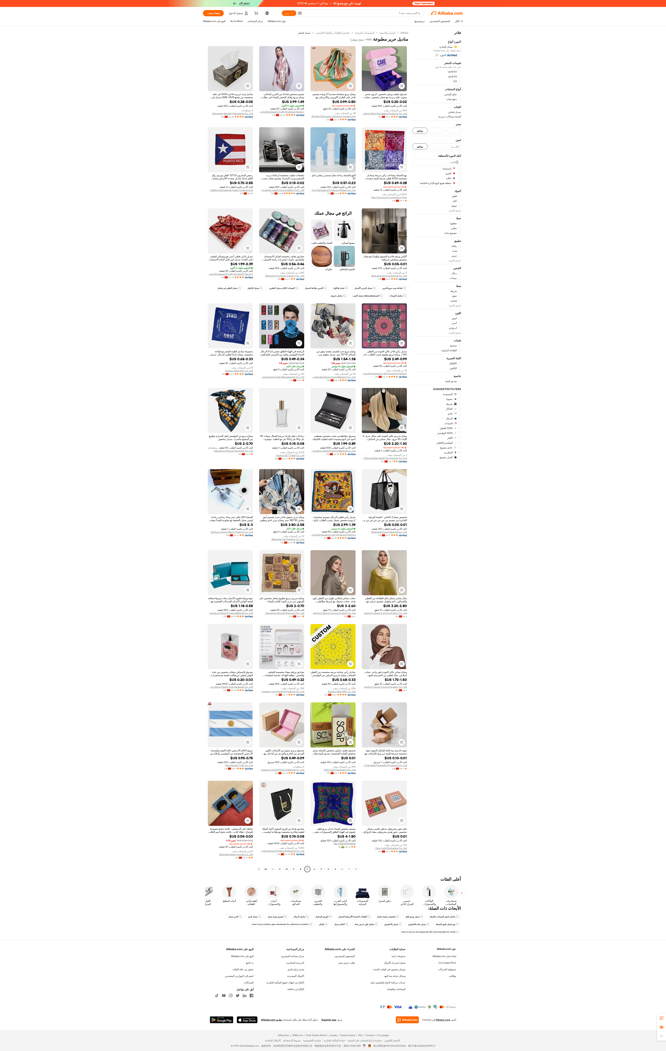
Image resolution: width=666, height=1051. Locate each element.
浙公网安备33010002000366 (389, 1045)
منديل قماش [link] (304, 32)
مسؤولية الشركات (447, 969)
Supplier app (328, 1019)
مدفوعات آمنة (398, 956)
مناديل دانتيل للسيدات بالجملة (442, 916)
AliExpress (283, 1035)
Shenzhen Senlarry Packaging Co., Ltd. (232, 113)
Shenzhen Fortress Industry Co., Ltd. (284, 275)
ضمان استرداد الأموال (394, 962)
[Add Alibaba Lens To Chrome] (407, 1019)
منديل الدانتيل (253, 288)
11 (279, 869)
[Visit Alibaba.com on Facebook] (251, 995)
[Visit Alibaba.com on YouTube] (224, 995)
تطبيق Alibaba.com (271, 1019)
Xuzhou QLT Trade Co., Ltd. (290, 455)
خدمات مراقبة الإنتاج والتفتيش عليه (387, 982)
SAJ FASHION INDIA (345, 843)
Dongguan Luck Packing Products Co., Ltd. (281, 691)
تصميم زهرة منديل (275, 916)
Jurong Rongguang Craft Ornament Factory (281, 111)
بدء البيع (250, 962)
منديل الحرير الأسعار (363, 288)
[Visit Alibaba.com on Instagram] (231, 995)
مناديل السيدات (396, 296)
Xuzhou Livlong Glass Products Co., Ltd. (231, 532)
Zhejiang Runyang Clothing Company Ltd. (333, 116)
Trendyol (370, 1035)
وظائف (452, 976)
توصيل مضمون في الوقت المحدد (389, 969)
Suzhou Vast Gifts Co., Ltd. (239, 370)
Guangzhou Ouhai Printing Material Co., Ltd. (333, 450)
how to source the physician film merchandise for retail (428, 932)
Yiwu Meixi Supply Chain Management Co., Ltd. (281, 377)
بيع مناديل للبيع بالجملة (445, 924)
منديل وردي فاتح (413, 916)
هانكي (321, 924)
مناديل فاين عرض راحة (364, 924)
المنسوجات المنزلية (364, 32)
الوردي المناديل (321, 916)
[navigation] (436, 451)
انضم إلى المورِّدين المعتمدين (239, 976)
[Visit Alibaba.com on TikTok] (217, 995)
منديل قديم (253, 916)
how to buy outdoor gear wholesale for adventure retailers (280, 924)
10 (286, 869)
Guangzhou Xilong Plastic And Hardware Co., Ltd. (230, 687)
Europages (383, 1035)
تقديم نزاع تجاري (296, 969)
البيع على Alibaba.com (242, 956)
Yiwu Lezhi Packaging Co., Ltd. (339, 769)
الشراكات (249, 982)
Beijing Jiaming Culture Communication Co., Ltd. (384, 613)
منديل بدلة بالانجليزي (417, 924)
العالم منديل (339, 924)
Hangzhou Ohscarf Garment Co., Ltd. (233, 450)
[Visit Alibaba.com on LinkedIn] (244, 995)
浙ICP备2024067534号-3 (421, 1045)
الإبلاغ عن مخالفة (295, 989)
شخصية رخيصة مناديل (386, 916)
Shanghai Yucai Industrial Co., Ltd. (389, 275)
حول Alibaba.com (446, 949)
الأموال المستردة (295, 976)
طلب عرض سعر (346, 962)
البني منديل (233, 916)
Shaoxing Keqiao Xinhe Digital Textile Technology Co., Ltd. (384, 458)
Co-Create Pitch (447, 962)
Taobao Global (347, 1035)
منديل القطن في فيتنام (227, 288)
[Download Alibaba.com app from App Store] (247, 1019)
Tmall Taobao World (316, 1035)
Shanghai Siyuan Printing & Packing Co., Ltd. (281, 851)
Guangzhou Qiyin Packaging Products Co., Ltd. (384, 113)
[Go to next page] (259, 869)
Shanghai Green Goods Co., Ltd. (236, 854)
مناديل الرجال (299, 916)
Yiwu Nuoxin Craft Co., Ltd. (239, 765)
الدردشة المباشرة (295, 962)
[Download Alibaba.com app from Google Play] (221, 1019)
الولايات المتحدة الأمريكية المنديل (352, 916)
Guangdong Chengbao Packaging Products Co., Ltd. (384, 765)
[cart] (255, 13)
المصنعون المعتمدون (344, 956)
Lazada (333, 1035)
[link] (661, 1018)
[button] (300, 13)
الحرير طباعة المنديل (314, 288)
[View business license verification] (364, 1046)
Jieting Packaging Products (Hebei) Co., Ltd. (333, 190)
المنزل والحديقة (387, 32)
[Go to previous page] (356, 869)
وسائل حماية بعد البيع (395, 976)
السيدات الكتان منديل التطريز (282, 288)
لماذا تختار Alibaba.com (444, 956)
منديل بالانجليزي (391, 924)
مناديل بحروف (336, 296)
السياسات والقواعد (396, 989)
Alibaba (404, 32)
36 (265, 869)
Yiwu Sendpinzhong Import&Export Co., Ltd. (333, 377)
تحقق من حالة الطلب (243, 969)
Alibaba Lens (443, 1019)
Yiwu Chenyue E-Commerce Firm (389, 197)
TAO (360, 1035)
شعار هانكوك (338, 288)
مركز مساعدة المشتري (292, 956)
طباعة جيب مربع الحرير (392, 288)
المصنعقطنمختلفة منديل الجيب (366, 296)
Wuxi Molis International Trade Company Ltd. (230, 190)
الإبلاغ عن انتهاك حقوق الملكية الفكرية (285, 982)
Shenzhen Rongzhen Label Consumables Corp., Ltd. (281, 190)
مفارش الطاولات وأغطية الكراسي (333, 32)
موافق (420, 130)
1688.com (297, 1035)
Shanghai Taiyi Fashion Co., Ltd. (287, 539)
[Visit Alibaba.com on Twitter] (238, 995)
